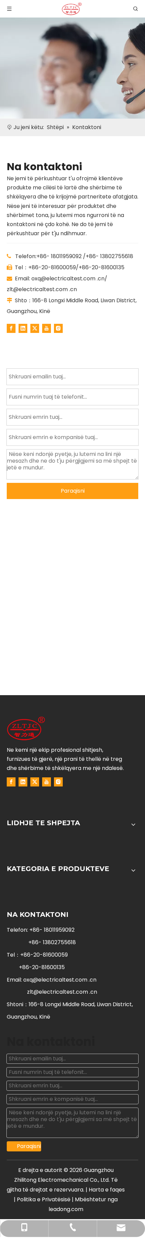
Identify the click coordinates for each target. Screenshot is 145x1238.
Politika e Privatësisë (44, 1199)
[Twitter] (34, 328)
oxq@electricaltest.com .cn (68, 278)
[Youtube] (46, 328)
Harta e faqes (107, 1190)
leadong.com (66, 1209)
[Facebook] (11, 328)
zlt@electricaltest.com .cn (42, 289)
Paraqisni (73, 491)
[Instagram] (58, 328)
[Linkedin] (23, 328)
